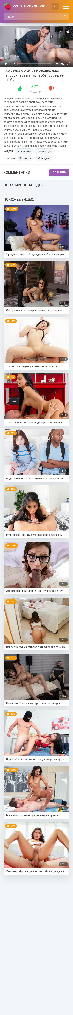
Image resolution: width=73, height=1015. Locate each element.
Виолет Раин (24, 151)
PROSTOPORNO (30, 6)
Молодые (43, 158)
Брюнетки (25, 158)
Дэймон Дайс (44, 151)
